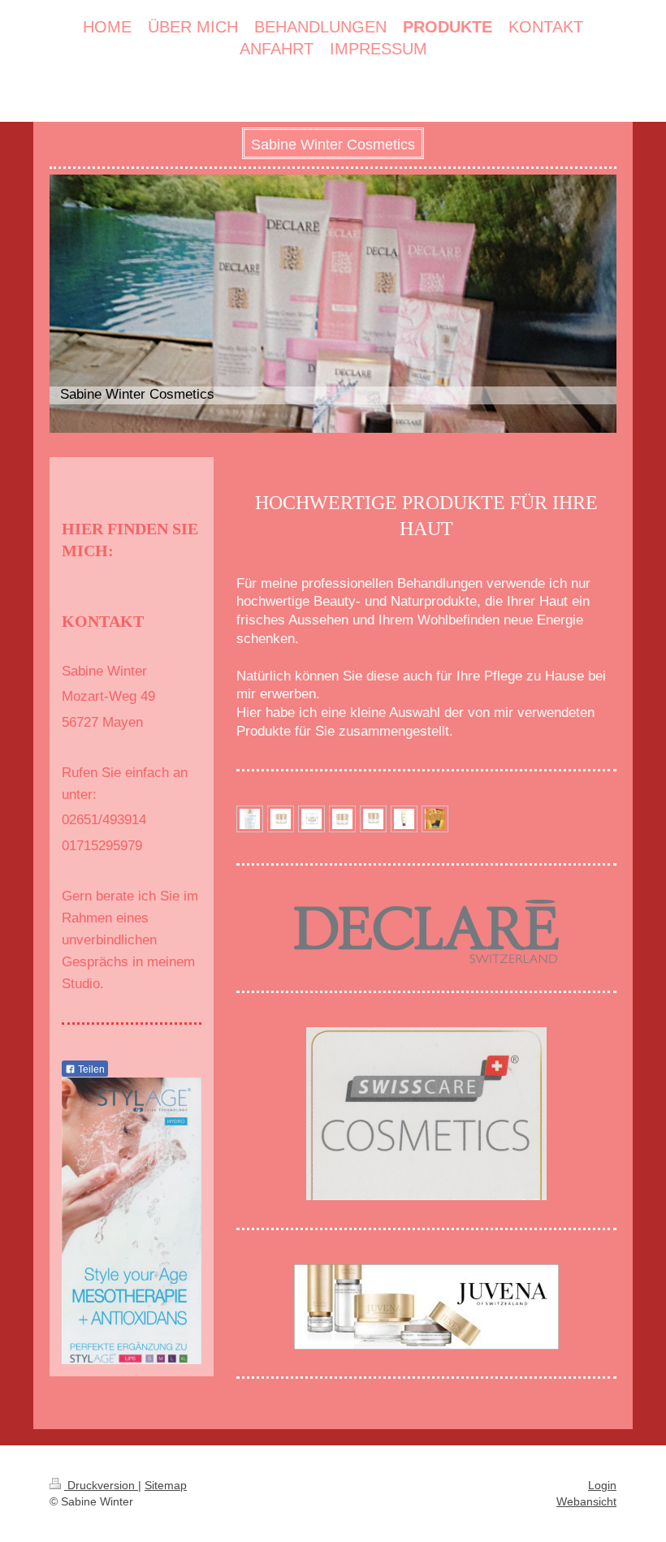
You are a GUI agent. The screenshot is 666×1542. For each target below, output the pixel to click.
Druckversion (101, 1485)
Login (602, 1485)
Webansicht (586, 1501)
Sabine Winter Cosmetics (333, 144)
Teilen (90, 1069)
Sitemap (166, 1485)
